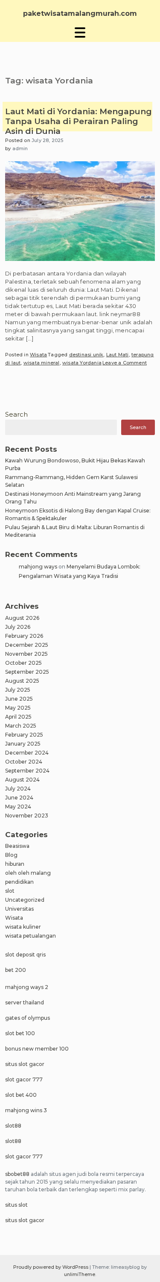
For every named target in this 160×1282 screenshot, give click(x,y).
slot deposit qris (25, 954)
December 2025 (26, 645)
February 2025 (24, 734)
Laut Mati (117, 355)
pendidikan (19, 882)
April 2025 (18, 717)
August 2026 (22, 618)
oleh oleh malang (28, 873)
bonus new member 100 (37, 1048)
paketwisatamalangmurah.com (80, 13)
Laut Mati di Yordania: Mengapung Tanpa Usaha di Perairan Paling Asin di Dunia (78, 121)
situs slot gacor (24, 1064)
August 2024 (22, 779)
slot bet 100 (20, 1033)
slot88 (13, 1125)
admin (20, 148)
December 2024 (27, 752)
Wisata (38, 355)
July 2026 (17, 627)
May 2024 (18, 806)
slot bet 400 (21, 1095)
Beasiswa (17, 846)
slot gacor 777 (24, 1079)
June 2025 (19, 699)
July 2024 (18, 788)
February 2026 (24, 636)
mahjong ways (38, 566)
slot (10, 891)
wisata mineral (41, 363)
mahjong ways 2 (26, 987)
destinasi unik (86, 355)
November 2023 (26, 815)
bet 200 (15, 970)
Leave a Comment (124, 363)
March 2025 (20, 725)
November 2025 (26, 654)
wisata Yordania (82, 363)
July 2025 (17, 690)
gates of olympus (27, 1018)
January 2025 (23, 743)
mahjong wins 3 (26, 1110)
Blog (11, 855)
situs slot (16, 1205)
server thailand (24, 1002)
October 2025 (23, 663)
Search (16, 414)
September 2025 (27, 672)
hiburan (14, 864)
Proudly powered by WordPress (51, 1267)
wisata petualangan (30, 936)
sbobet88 (17, 1174)
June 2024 (19, 797)
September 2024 (27, 770)
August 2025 (22, 681)
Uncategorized (24, 900)
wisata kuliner (23, 927)
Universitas (19, 909)
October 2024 (23, 761)
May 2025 (18, 708)
